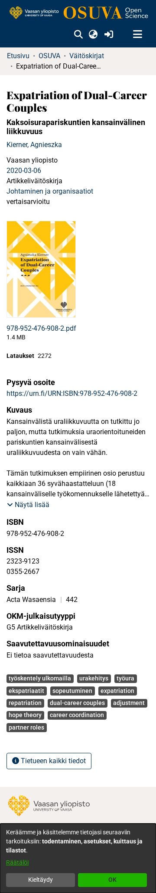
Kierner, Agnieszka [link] (34, 145)
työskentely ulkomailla (40, 678)
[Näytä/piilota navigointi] (137, 34)
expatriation (117, 690)
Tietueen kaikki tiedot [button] (52, 761)
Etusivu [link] (18, 56)
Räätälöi (17, 862)
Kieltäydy (40, 879)
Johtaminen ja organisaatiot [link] (49, 191)
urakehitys (93, 678)
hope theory (25, 714)
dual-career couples (77, 702)
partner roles (26, 727)
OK (112, 879)
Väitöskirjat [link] (86, 56)
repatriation (25, 702)
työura (125, 678)
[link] (78, 13)
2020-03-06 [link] (23, 170)
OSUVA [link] (49, 56)
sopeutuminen (72, 690)
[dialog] (78, 858)
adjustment (129, 702)
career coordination (77, 714)
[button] (78, 34)
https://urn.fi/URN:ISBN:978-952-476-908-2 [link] (71, 393)
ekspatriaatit (26, 690)
